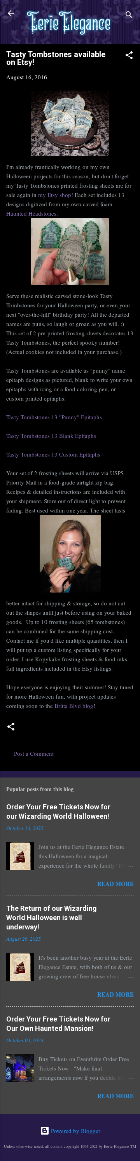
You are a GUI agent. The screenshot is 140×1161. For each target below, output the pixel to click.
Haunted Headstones (31, 213)
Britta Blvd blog (73, 706)
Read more (115, 883)
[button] (129, 56)
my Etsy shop (54, 195)
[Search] (129, 16)
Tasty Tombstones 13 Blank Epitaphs (51, 435)
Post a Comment (34, 753)
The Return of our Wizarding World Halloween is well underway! (51, 917)
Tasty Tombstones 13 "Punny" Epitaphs (54, 417)
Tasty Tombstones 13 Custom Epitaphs (53, 454)
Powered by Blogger (74, 1131)
